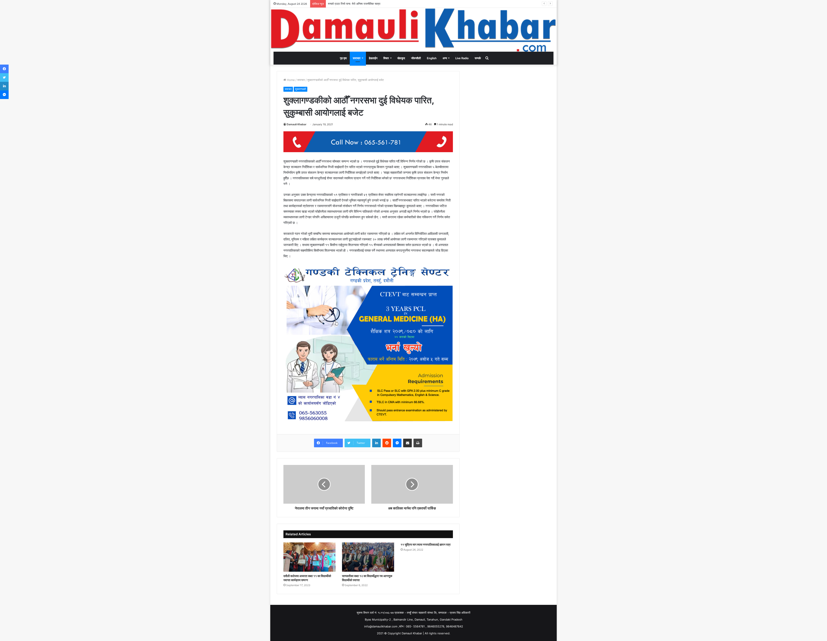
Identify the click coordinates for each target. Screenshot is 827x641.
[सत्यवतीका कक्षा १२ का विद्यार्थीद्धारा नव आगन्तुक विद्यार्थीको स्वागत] (368, 557)
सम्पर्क (478, 58)
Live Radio (462, 58)
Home (290, 80)
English (432, 58)
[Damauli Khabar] (413, 30)
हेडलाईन (373, 58)
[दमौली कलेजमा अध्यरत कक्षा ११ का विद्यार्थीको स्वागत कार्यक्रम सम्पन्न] (309, 557)
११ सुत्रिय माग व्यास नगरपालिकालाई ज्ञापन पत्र (426, 544)
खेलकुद (401, 58)
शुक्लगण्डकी (300, 89)
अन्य (445, 58)
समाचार (357, 58)
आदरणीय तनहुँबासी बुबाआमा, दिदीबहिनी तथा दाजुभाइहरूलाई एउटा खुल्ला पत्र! (367, 3)
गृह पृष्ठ (343, 58)
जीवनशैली (416, 58)
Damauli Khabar (296, 124)
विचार (386, 58)
